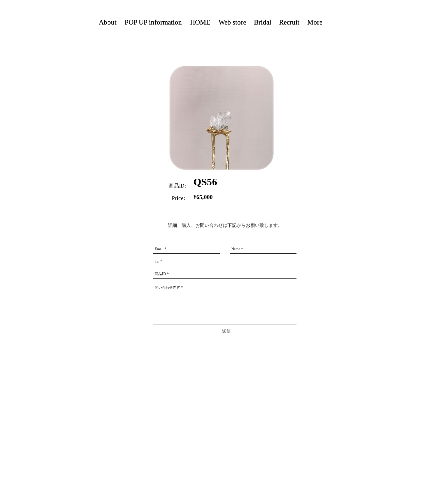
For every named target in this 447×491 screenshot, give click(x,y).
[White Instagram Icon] (437, 10)
